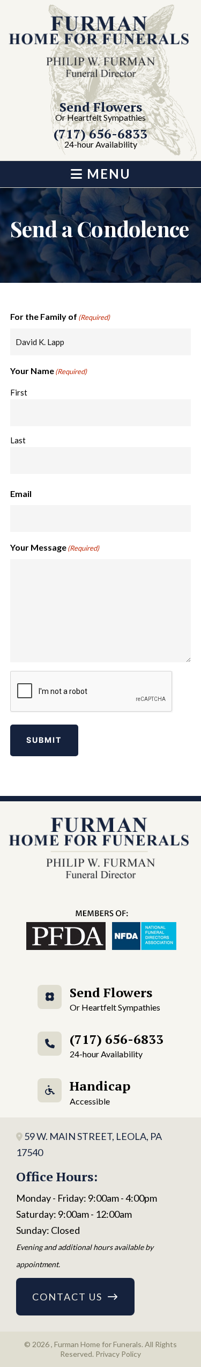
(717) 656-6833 (100, 138)
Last (18, 440)
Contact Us (67, 1297)
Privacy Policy (118, 1353)
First (18, 392)
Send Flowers (100, 111)
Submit (44, 739)
